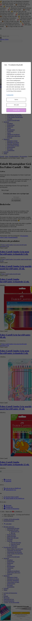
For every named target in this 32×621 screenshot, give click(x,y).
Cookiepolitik (9, 95)
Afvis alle (16, 105)
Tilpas (16, 99)
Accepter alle (16, 110)
